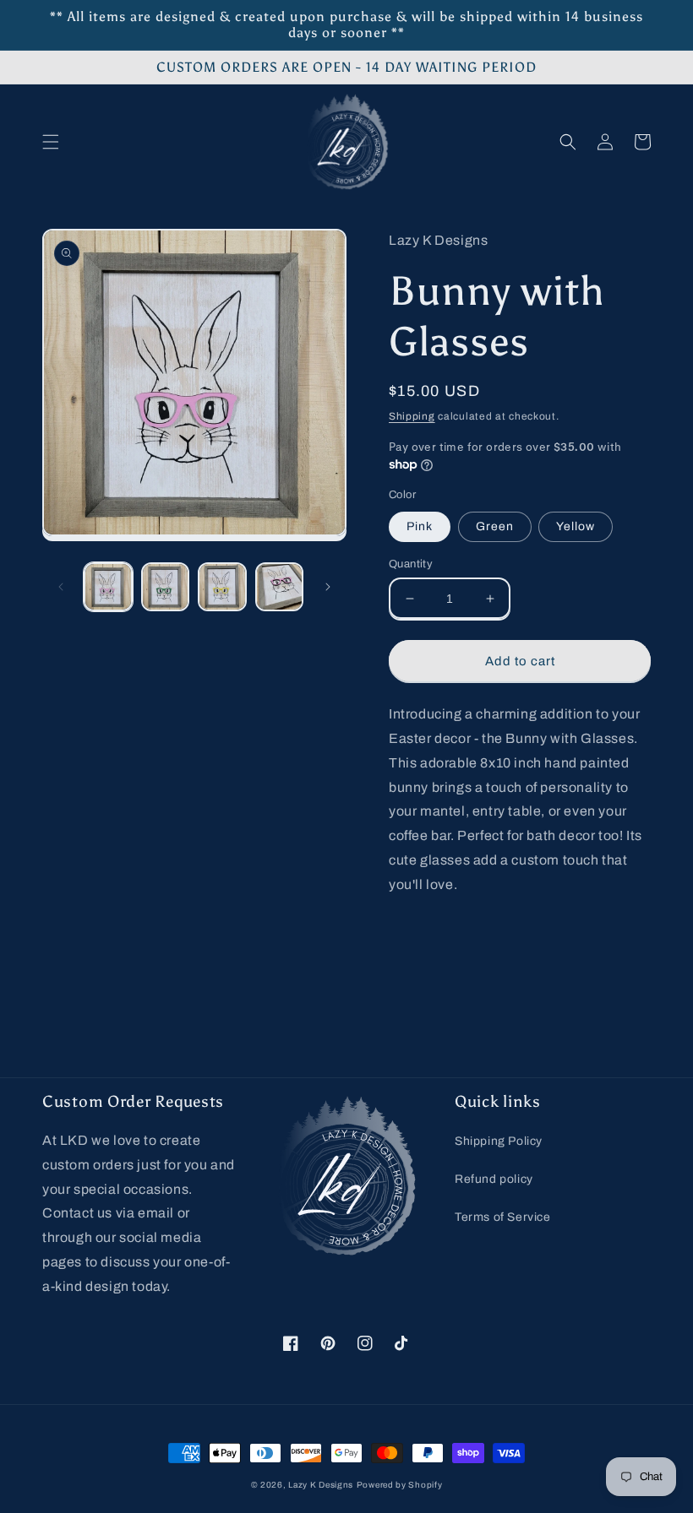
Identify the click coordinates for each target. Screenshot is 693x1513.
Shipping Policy (499, 1141)
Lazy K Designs (320, 1484)
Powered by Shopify (400, 1484)
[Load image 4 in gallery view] (279, 586)
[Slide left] (60, 586)
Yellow (575, 526)
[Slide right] (327, 586)
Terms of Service (503, 1217)
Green (495, 526)
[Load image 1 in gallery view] (108, 586)
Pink (420, 526)
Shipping (412, 416)
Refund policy (494, 1179)
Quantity (411, 564)
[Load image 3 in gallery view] (222, 586)
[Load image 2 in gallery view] (165, 586)
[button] (50, 141)
